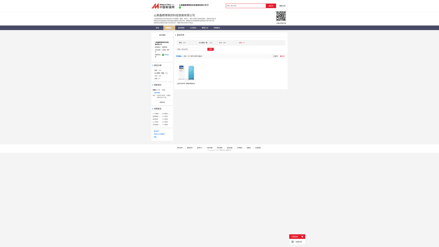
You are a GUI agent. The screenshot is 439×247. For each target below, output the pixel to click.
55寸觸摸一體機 (157, 114)
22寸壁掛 (155, 122)
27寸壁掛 (165, 125)
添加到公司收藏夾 (159, 134)
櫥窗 (283, 56)
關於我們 (180, 148)
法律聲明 (239, 148)
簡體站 (249, 148)
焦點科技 (222, 150)
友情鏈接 (258, 148)
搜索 (210, 49)
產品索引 (156, 131)
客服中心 (199, 148)
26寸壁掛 (165, 122)
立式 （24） (158, 76)
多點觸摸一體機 (157, 125)
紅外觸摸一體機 (167, 114)
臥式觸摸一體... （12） (206, 43)
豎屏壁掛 (155, 119)
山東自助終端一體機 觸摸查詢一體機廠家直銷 (190, 84)
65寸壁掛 (165, 116)
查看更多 (162, 102)
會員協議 (229, 148)
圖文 (276, 56)
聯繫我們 (190, 148)
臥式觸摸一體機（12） (162, 73)
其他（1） (158, 79)
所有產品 (179, 56)
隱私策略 (219, 148)
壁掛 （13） (158, 70)
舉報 (155, 137)
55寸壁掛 (165, 119)
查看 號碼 (157, 93)
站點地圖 (209, 148)
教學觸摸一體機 (157, 116)
